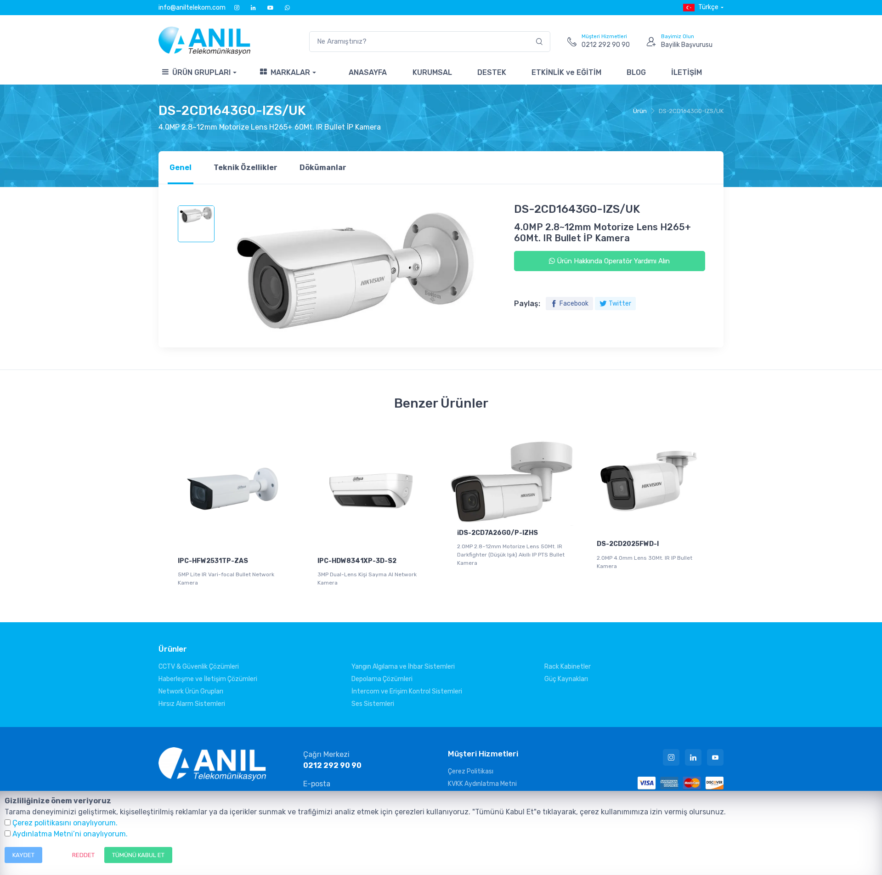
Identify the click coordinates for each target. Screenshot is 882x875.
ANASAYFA (368, 72)
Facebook (574, 303)
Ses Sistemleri (372, 704)
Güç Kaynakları (566, 679)
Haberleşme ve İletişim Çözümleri (207, 679)
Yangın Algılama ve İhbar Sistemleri (403, 666)
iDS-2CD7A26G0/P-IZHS (497, 533)
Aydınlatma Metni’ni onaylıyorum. (70, 834)
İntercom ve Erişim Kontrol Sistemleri (406, 691)
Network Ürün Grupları (190, 691)
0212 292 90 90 (332, 765)
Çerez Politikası (470, 771)
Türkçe (708, 7)
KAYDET (23, 855)
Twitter (620, 303)
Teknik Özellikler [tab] (245, 167)
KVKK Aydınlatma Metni (482, 784)
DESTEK (491, 72)
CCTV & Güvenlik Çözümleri (198, 666)
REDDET (83, 855)
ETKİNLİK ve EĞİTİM (566, 72)
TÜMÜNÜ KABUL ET (138, 855)
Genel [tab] (181, 167)
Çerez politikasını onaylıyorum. (65, 822)
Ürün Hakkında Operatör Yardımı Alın (612, 261)
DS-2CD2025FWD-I (628, 544)
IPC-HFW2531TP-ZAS (213, 561)
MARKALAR (290, 72)
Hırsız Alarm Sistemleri (191, 704)
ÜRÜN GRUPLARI (201, 72)
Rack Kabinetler (567, 666)
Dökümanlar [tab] (323, 167)
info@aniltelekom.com (192, 7)
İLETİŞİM (686, 72)
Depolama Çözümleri (382, 679)
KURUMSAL (432, 72)
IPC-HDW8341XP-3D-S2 (356, 561)
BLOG (636, 72)
